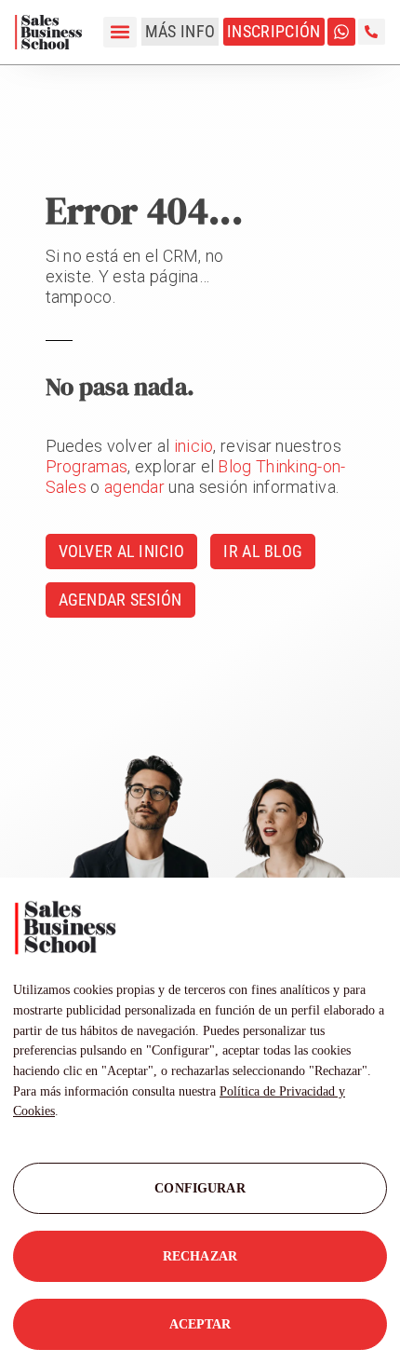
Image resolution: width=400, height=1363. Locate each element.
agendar (134, 487)
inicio (194, 446)
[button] (120, 32)
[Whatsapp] (341, 32)
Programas (87, 466)
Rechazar (200, 1256)
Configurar (199, 1188)
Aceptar (200, 1324)
